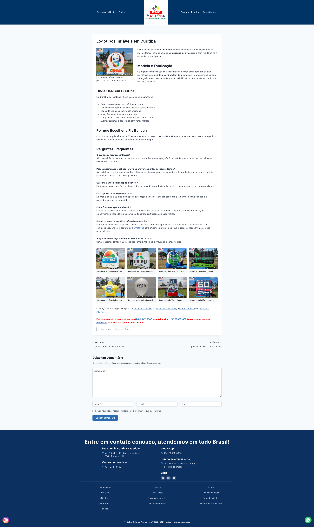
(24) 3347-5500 (143, 319)
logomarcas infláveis (166, 308)
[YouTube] (174, 478)
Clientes (112, 12)
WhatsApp (139, 228)
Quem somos (104, 487)
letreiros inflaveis (105, 329)
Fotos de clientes (211, 498)
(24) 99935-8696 (179, 319)
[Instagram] (168, 478)
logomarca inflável (143, 308)
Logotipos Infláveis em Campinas (108, 344)
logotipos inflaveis (122, 329)
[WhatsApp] (308, 520)
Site (183, 404)
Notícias (104, 509)
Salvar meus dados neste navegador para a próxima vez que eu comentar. (128, 411)
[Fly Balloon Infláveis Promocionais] (157, 12)
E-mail (142, 404)
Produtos (101, 12)
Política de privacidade (211, 503)
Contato (185, 12)
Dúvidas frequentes (157, 498)
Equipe (122, 12)
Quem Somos (209, 12)
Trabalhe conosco (210, 492)
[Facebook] (163, 478)
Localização (157, 492)
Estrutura (195, 12)
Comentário (100, 371)
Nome (97, 404)
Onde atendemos (157, 503)
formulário (101, 322)
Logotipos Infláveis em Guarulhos (205, 344)
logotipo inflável (187, 308)
